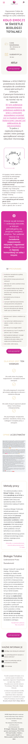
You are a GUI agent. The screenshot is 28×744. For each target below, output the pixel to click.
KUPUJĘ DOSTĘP (14, 69)
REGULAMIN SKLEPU (14, 735)
